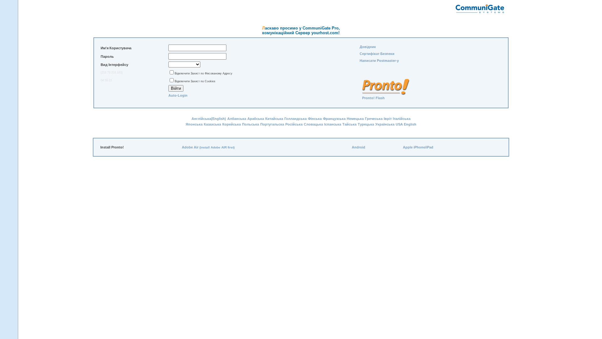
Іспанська (332, 124)
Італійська (401, 119)
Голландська (295, 119)
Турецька (366, 124)
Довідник (368, 47)
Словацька (313, 124)
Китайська (274, 119)
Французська (334, 119)
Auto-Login (177, 95)
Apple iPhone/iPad (418, 147)
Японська (194, 124)
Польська (250, 124)
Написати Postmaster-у (379, 60)
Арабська (255, 119)
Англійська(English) (209, 119)
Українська (384, 124)
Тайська (349, 124)
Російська (294, 124)
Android (358, 147)
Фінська (315, 119)
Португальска (272, 124)
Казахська (212, 124)
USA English (406, 124)
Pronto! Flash (373, 98)
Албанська (236, 119)
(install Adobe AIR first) (217, 147)
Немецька (355, 119)
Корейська (231, 124)
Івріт (388, 119)
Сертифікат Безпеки (377, 54)
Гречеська (374, 119)
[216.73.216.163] (112, 72)
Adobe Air (190, 147)
